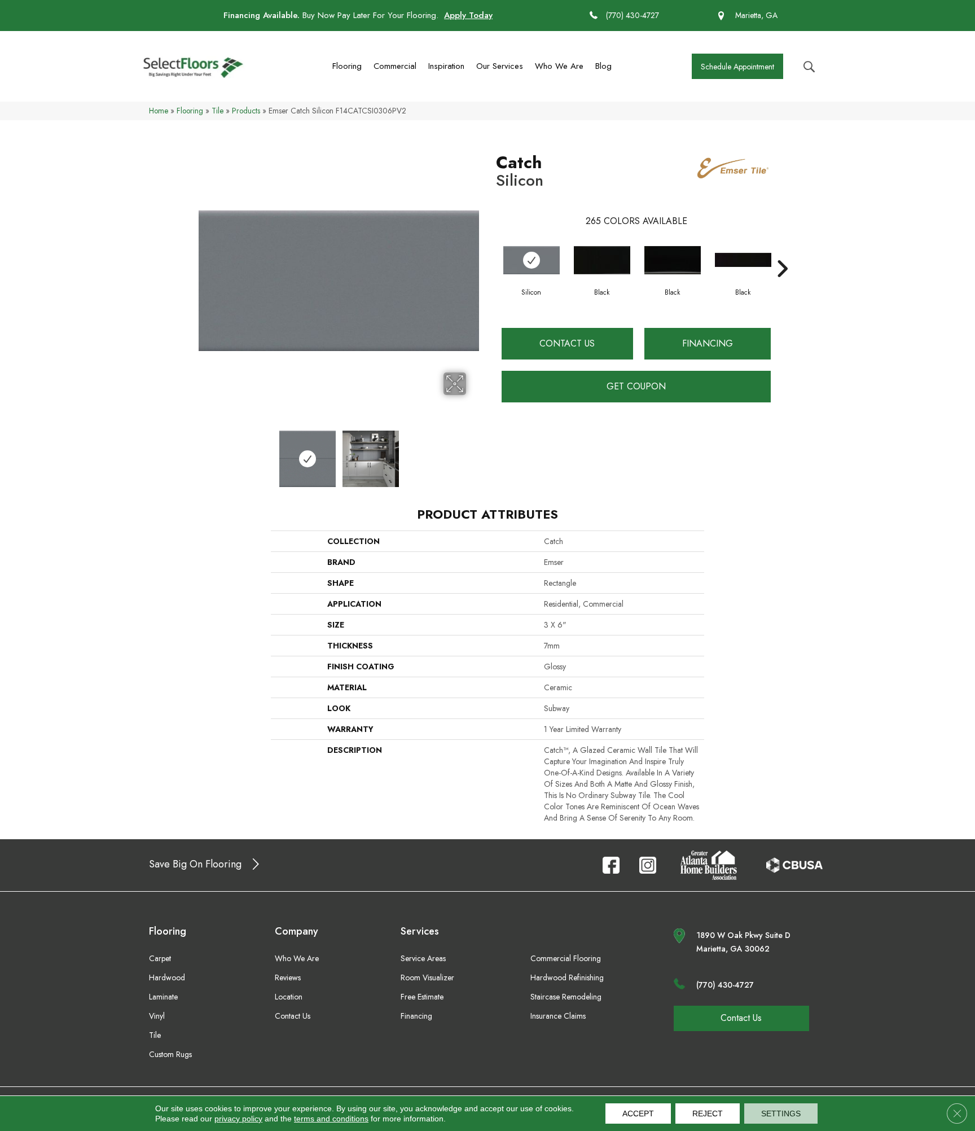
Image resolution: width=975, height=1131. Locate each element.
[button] (737, 66)
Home (158, 110)
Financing (707, 343)
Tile (217, 110)
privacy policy (238, 1118)
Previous (204, 453)
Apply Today (468, 15)
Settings (781, 1113)
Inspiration (446, 66)
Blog (603, 66)
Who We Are (559, 66)
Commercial (395, 66)
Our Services (499, 66)
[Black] (602, 260)
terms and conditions (331, 1118)
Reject (707, 1113)
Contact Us (567, 343)
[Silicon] (531, 260)
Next (473, 453)
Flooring (347, 66)
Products (246, 110)
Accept (638, 1113)
